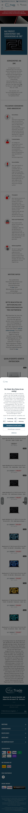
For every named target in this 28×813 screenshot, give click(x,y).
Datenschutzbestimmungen (14, 380)
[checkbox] (4, 418)
